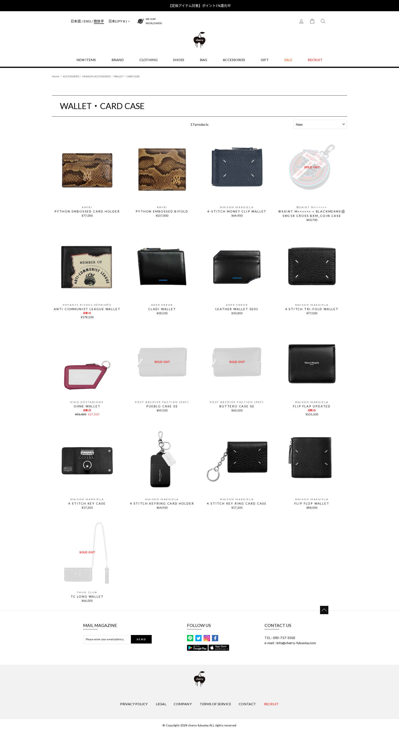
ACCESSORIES (234, 60)
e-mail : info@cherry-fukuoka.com (290, 643)
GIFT (265, 60)
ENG (87, 21)
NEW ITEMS (86, 60)
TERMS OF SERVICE (215, 704)
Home (55, 76)
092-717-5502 (284, 638)
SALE (288, 60)
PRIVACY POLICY (134, 704)
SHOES (178, 60)
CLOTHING (148, 60)
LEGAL (161, 704)
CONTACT (247, 704)
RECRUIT (315, 60)
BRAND (118, 60)
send (141, 639)
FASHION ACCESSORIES (97, 76)
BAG (203, 60)
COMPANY (183, 704)
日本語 (76, 21)
